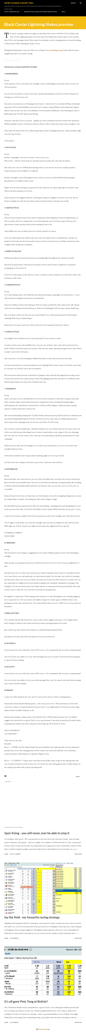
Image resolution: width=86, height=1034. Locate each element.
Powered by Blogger (44, 1029)
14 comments (14, 1022)
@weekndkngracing (54, 50)
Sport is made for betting (18, 3)
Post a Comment (15, 854)
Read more (78, 854)
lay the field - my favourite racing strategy (32, 917)
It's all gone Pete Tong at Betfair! (26, 1001)
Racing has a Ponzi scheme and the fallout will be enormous (40, 11)
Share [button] (78, 776)
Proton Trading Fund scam (11, 11)
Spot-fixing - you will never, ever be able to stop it (36, 833)
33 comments (14, 938)
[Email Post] (5, 776)
